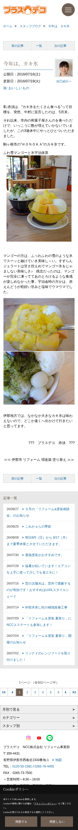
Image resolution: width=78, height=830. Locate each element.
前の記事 (17, 45)
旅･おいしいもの (16, 88)
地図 (58, 760)
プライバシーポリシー (45, 803)
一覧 (39, 45)
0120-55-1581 (22, 766)
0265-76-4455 (44, 766)
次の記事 (60, 45)
